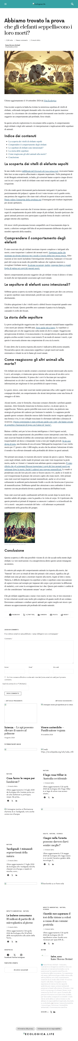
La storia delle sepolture (19, 150)
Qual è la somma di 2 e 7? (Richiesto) (14, 684)
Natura (9, 774)
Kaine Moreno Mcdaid (12, 45)
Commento (8, 639)
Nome (6, 667)
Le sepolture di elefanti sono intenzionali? (26, 147)
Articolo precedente (14, 701)
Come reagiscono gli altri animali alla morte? (27, 154)
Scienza (60, 833)
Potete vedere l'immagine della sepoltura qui (22, 199)
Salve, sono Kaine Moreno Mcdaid (61, 958)
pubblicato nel (40, 171)
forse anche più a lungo (45, 327)
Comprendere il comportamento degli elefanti (28, 144)
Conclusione (14, 157)
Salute (45, 833)
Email (31, 667)
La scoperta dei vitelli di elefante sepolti (25, 141)
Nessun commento (22, 40)
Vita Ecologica (50, 100)
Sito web (56, 667)
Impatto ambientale (14, 911)
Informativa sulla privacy (25, 1029)
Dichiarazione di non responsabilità (49, 1029)
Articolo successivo (64, 701)
